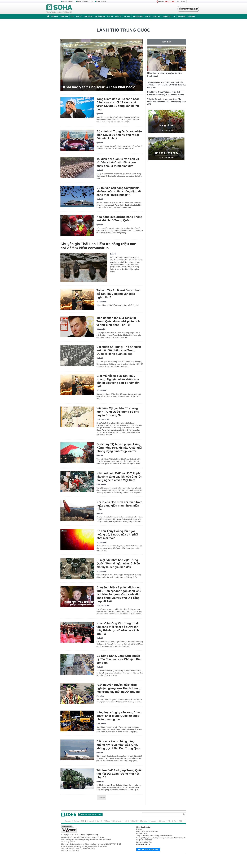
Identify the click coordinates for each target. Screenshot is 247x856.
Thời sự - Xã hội (102, 419)
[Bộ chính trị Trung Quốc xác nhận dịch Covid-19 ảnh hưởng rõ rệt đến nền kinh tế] (77, 140)
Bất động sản (100, 16)
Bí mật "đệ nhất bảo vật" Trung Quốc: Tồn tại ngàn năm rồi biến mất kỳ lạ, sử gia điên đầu (118, 563)
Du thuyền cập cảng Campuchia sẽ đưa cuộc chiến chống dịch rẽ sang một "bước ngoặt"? (118, 191)
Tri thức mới (101, 301)
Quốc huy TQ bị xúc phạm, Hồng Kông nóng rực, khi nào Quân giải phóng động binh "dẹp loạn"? (119, 448)
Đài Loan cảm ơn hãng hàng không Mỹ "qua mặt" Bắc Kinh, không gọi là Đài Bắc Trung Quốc (118, 745)
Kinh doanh (88, 16)
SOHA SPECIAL (101, 1)
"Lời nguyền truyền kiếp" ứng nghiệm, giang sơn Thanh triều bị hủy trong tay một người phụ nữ (118, 688)
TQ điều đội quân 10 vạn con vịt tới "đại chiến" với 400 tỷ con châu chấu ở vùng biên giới (117, 162)
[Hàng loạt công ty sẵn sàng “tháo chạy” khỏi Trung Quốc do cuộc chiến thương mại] (77, 721)
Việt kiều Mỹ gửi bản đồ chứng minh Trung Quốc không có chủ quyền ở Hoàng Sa (117, 412)
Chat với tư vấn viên (149, 849)
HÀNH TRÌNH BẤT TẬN (85, 1)
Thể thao (127, 16)
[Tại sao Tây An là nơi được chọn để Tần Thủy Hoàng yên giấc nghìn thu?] (77, 299)
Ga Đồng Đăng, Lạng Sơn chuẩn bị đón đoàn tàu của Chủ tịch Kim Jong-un (119, 659)
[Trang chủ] (59, 8)
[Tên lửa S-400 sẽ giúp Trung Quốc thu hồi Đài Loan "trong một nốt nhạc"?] (77, 778)
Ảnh (175, 821)
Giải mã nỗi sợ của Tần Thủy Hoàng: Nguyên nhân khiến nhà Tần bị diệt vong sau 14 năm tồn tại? (118, 381)
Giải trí (147, 16)
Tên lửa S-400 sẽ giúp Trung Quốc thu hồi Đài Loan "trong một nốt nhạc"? (119, 774)
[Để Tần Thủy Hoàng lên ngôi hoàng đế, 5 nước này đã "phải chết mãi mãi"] (77, 539)
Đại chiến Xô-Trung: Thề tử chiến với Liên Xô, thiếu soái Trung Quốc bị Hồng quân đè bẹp (118, 350)
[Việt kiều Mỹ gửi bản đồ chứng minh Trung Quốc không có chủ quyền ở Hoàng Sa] (77, 417)
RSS (180, 821)
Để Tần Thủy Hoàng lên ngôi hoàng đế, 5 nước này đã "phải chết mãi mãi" (117, 534)
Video (169, 821)
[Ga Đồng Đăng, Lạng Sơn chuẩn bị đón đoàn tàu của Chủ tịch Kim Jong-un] (77, 664)
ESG (72, 16)
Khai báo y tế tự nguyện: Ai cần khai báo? (99, 87)
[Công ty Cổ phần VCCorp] (92, 829)
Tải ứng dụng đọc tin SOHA (91, 814)
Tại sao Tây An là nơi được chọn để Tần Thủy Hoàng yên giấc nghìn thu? (118, 294)
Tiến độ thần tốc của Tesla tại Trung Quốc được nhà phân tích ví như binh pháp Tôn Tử (118, 321)
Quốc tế (118, 16)
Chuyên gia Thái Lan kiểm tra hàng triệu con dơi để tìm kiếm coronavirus (98, 246)
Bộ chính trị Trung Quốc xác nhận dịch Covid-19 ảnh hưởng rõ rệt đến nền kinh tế (119, 135)
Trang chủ (68, 821)
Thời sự (78, 16)
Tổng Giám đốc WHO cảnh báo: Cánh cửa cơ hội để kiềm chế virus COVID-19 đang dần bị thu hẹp (117, 104)
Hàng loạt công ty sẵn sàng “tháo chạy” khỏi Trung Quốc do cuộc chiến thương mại (119, 716)
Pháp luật (156, 16)
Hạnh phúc (64, 16)
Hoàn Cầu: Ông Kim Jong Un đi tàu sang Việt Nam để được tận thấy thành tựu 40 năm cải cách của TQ (117, 628)
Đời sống (191, 16)
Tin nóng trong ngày (166, 153)
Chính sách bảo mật (143, 844)
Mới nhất (54, 16)
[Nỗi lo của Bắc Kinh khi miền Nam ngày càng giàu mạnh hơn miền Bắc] (77, 510)
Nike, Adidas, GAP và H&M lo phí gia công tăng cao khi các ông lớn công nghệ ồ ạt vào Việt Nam (119, 477)
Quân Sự (100, 781)
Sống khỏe (167, 16)
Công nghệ (182, 16)
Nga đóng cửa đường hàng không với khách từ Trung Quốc (119, 218)
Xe (174, 16)
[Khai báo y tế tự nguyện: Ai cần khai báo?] (101, 65)
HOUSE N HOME (67, 1)
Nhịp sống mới (138, 16)
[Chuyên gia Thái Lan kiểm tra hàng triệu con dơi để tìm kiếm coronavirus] (83, 267)
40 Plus (110, 16)
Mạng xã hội (166, 125)
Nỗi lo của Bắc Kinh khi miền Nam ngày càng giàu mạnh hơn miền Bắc (119, 505)
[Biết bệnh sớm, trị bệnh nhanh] (188, 9)
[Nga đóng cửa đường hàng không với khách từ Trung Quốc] (77, 225)
